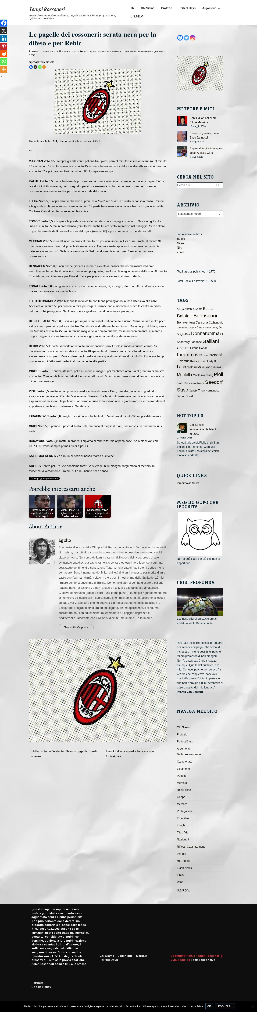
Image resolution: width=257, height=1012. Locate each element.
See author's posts (76, 627)
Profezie (166, 8)
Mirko (180, 243)
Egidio (65, 540)
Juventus (183, 361)
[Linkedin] (3, 38)
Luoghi (181, 825)
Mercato (182, 782)
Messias (160, 51)
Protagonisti (184, 811)
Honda (203, 348)
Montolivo (199, 375)
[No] (252, 1006)
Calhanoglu (216, 322)
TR (132, 8)
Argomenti (209, 8)
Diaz (187, 334)
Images (181, 853)
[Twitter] (186, 38)
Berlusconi (205, 315)
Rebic (32, 55)
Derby (215, 327)
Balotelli (185, 316)
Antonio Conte (193, 308)
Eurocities (183, 818)
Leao (181, 366)
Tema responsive (203, 959)
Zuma (180, 252)
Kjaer (203, 361)
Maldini (192, 367)
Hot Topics (183, 860)
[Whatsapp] (40, 67)
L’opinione (183, 768)
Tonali (190, 396)
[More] (44, 67)
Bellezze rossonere (189, 754)
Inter (205, 355)
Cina (199, 327)
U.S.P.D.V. (136, 16)
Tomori (181, 396)
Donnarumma (205, 333)
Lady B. (212, 361)
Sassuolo (200, 383)
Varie (180, 882)
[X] (35, 67)
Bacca (208, 309)
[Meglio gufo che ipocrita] (200, 534)
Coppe (181, 797)
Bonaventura (186, 322)
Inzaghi (215, 355)
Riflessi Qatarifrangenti (191, 846)
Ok (209, 1006)
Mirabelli (217, 367)
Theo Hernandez (209, 390)
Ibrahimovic (147, 51)
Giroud (194, 348)
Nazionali (183, 839)
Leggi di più (225, 1006)
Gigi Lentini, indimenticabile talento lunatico (203, 429)
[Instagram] (192, 38)
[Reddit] (3, 53)
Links (180, 874)
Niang (209, 375)
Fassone (196, 342)
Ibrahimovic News (188, 483)
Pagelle (116, 51)
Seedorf (214, 382)
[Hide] (1, 76)
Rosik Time (184, 789)
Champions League (186, 328)
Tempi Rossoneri (47, 9)
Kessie (194, 361)
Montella (184, 374)
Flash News (184, 867)
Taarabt (193, 390)
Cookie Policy (41, 986)
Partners (37, 982)
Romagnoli (190, 383)
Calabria (201, 322)
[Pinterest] (3, 46)
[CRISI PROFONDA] (200, 602)
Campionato (103, 51)
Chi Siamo (148, 8)
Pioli (218, 374)
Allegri (180, 309)
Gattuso (183, 348)
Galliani (210, 341)
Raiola (180, 383)
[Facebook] (31, 67)
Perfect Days (187, 8)
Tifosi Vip (182, 832)
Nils (179, 247)
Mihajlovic (204, 367)
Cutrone (207, 328)
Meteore (182, 804)
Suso (182, 390)
